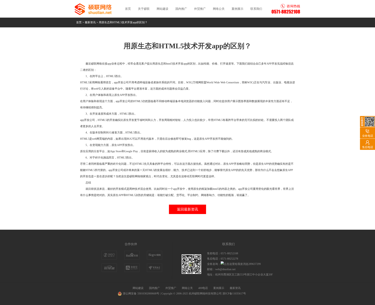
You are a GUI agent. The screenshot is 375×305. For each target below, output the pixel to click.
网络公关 (219, 8)
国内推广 (181, 8)
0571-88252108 (229, 253)
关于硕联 (144, 8)
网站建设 (162, 8)
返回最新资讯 (187, 209)
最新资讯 (90, 22)
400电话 (203, 288)
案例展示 (237, 8)
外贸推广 (200, 8)
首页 (128, 8)
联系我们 (256, 8)
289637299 (254, 264)
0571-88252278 (229, 258)
